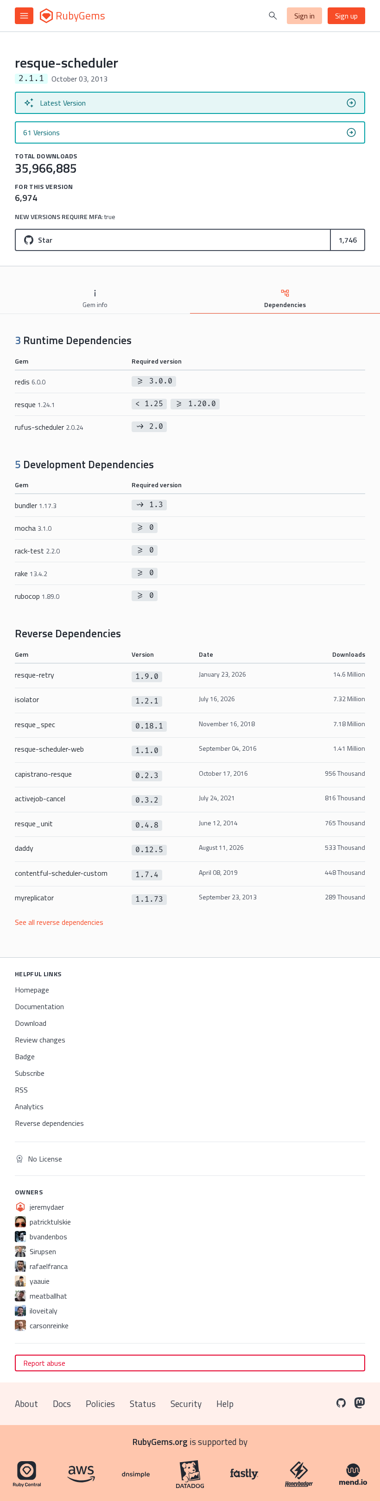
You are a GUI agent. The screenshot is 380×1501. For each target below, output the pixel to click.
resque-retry (34, 674)
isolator (27, 699)
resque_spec (35, 724)
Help (225, 1403)
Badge (25, 1056)
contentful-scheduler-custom (61, 873)
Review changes (40, 1039)
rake (31, 573)
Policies (100, 1403)
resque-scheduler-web (49, 748)
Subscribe (29, 1073)
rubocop (37, 596)
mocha (33, 528)
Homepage (32, 989)
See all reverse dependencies (59, 922)
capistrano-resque (43, 773)
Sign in (304, 15)
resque (35, 404)
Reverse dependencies (49, 1123)
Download (30, 1023)
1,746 (347, 239)
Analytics (29, 1106)
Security (186, 1403)
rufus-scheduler (49, 427)
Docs (62, 1403)
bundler (36, 505)
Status (143, 1403)
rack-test (37, 550)
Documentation (39, 1006)
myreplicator (34, 897)
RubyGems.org (160, 1441)
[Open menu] (24, 15)
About (26, 1403)
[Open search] (273, 15)
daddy (24, 848)
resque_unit (34, 823)
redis (30, 381)
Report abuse (44, 1363)
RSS (21, 1089)
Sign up (346, 15)
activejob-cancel (40, 798)
